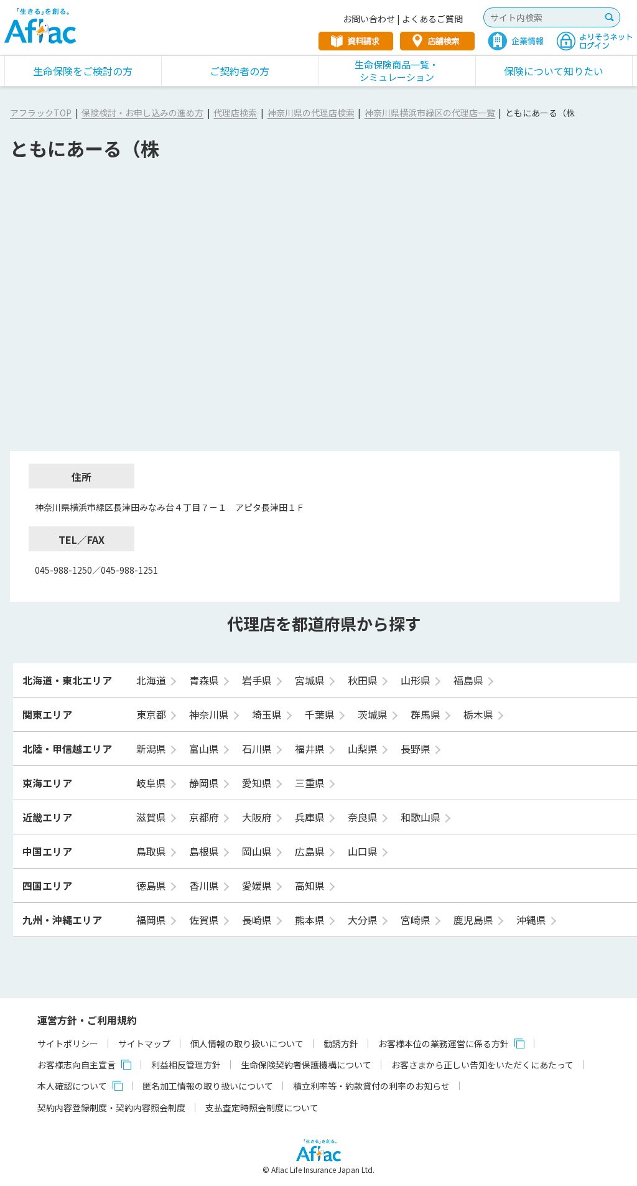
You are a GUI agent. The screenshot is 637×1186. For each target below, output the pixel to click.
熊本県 (311, 919)
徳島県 (152, 885)
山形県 (417, 680)
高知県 (311, 885)
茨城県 (374, 714)
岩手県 (258, 680)
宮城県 (311, 680)
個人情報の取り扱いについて (247, 1043)
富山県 (205, 748)
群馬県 (427, 714)
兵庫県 (311, 817)
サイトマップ (144, 1043)
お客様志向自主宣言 (76, 1064)
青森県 (205, 680)
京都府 (205, 817)
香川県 (205, 885)
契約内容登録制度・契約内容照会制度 (111, 1107)
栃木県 (479, 714)
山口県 (364, 851)
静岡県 (205, 782)
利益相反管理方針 (186, 1064)
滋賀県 (152, 817)
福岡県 (152, 919)
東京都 (152, 714)
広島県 (311, 851)
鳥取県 (152, 851)
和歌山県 (422, 817)
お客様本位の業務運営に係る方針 (443, 1043)
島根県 (205, 851)
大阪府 (258, 817)
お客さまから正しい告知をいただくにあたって (482, 1064)
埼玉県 (268, 714)
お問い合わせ (369, 18)
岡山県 (258, 851)
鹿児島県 (474, 919)
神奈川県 (210, 714)
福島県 (469, 680)
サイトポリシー (67, 1043)
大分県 (364, 919)
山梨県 (364, 748)
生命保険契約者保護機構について (306, 1064)
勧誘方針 (340, 1043)
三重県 (311, 782)
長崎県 (258, 919)
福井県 (311, 748)
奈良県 (364, 817)
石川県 (258, 748)
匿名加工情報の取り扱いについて (207, 1086)
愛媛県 (258, 885)
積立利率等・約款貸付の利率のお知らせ (371, 1086)
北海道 (152, 680)
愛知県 (258, 782)
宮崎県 (417, 919)
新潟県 (152, 748)
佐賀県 (205, 919)
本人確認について (72, 1086)
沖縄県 (532, 919)
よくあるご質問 (432, 18)
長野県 (417, 748)
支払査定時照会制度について (261, 1107)
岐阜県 (152, 782)
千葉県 (321, 714)
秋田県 (364, 680)
